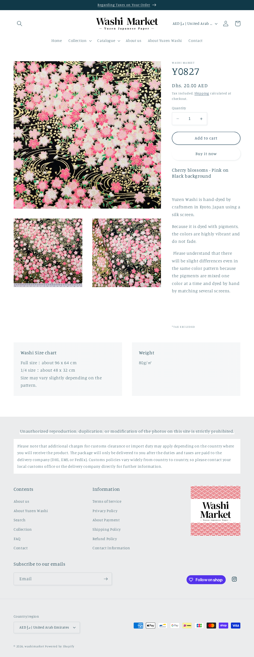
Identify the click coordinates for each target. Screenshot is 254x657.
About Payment (106, 520)
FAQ (17, 538)
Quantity (179, 108)
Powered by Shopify (59, 646)
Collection (23, 529)
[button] (20, 23)
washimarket (34, 646)
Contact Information (111, 548)
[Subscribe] (106, 579)
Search (20, 520)
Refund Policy (105, 538)
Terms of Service (107, 501)
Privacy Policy (105, 510)
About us (21, 501)
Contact (21, 548)
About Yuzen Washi (31, 510)
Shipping (201, 93)
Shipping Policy (107, 529)
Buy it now (206, 153)
